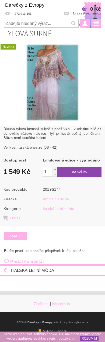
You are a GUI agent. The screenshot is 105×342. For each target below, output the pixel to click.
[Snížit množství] (54, 174)
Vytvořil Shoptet (55, 331)
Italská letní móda (59, 208)
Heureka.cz (61, 304)
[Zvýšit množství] (54, 169)
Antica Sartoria (56, 199)
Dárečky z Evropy (24, 5)
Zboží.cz (41, 304)
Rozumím (89, 338)
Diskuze (15, 236)
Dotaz (15, 218)
